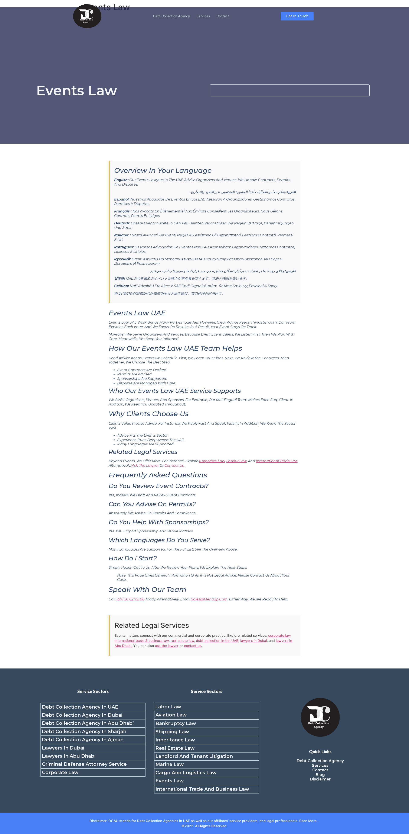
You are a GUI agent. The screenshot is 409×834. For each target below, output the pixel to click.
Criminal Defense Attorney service (84, 764)
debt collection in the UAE (217, 640)
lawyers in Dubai (253, 640)
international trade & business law (142, 640)
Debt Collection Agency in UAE (80, 707)
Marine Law (170, 764)
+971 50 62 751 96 (130, 599)
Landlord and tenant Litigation (194, 756)
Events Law (170, 781)
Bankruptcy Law (176, 723)
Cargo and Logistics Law (186, 773)
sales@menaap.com (209, 599)
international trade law (277, 461)
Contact (222, 16)
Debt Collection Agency (171, 16)
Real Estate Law (175, 748)
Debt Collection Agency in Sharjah (84, 731)
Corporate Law (60, 772)
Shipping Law (172, 732)
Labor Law (168, 707)
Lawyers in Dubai (63, 748)
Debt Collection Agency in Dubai (82, 715)
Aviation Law (171, 715)
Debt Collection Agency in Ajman (83, 739)
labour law (236, 461)
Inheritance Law (175, 740)
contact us (174, 465)
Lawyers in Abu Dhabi (69, 756)
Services (203, 16)
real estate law (182, 640)
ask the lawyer (145, 465)
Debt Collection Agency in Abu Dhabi (88, 723)
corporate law (212, 461)
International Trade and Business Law (202, 789)
